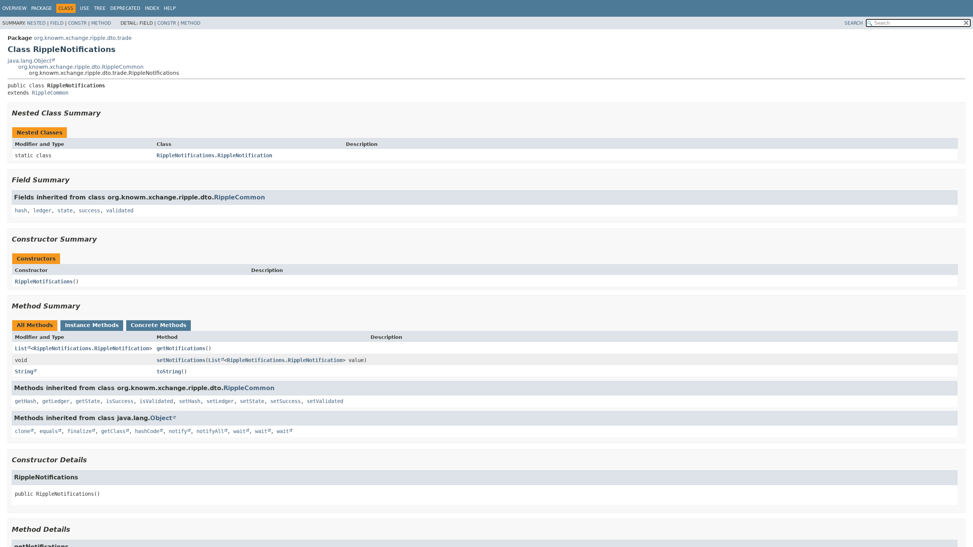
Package (41, 8)
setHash (189, 401)
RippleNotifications (44, 281)
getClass (113, 431)
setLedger (220, 401)
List (21, 348)
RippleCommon (50, 93)
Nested (36, 23)
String (24, 371)
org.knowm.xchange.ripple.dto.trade (83, 38)
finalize (79, 431)
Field (56, 23)
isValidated (156, 401)
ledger (42, 210)
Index (152, 8)
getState (88, 401)
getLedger (56, 401)
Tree (100, 8)
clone (22, 431)
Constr (77, 23)
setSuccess (285, 401)
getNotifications (181, 348)
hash (21, 210)
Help (170, 8)
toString (169, 371)
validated (119, 210)
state (65, 210)
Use (84, 8)
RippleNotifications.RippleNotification (214, 155)
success (89, 210)
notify (178, 431)
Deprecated (125, 8)
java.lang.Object (29, 61)
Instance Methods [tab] (92, 325)
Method (101, 23)
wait (239, 431)
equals (49, 431)
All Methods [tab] (35, 325)
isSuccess (119, 401)
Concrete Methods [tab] (158, 325)
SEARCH (854, 23)
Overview (14, 8)
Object (161, 418)
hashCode (147, 431)
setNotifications (181, 360)
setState (252, 401)
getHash (25, 401)
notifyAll (210, 431)
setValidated (325, 401)
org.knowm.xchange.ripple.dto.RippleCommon (81, 67)
